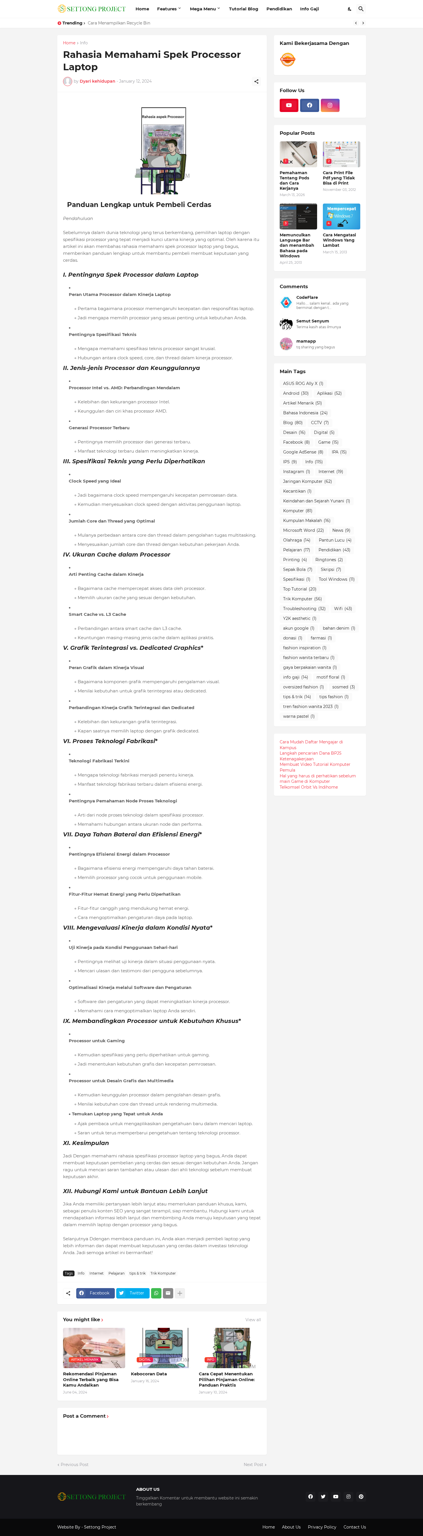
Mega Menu (203, 9)
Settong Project (100, 1527)
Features (167, 9)
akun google (299, 628)
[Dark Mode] (350, 9)
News (341, 530)
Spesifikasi (296, 579)
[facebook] (309, 105)
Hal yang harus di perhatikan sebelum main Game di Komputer (318, 778)
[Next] (363, 23)
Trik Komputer (163, 1273)
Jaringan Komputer (307, 481)
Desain (294, 432)
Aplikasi (329, 393)
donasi (292, 638)
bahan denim (339, 628)
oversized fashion (303, 687)
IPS (290, 461)
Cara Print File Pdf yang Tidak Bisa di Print (339, 178)
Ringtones (329, 559)
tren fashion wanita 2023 (311, 706)
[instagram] (330, 105)
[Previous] (356, 23)
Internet (96, 1273)
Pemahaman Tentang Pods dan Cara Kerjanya (294, 180)
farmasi (321, 638)
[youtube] (289, 105)
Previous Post (75, 1464)
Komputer (298, 510)
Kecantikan (297, 491)
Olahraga (296, 540)
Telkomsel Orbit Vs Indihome (309, 787)
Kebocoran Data (149, 1373)
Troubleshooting (304, 608)
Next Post (253, 1464)
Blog (293, 422)
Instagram (296, 471)
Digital (324, 432)
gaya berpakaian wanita (310, 667)
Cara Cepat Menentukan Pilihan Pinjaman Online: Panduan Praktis (227, 1379)
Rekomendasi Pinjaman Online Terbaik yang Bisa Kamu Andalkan (91, 1379)
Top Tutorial (300, 589)
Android (296, 393)
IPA (339, 452)
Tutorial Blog (243, 9)
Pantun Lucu (335, 540)
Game (328, 442)
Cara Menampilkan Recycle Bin (119, 23)
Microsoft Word (303, 530)
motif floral (331, 677)
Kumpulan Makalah (307, 520)
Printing (295, 559)
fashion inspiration (305, 647)
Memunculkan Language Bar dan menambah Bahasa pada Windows (297, 245)
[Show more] (180, 1293)
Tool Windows (337, 579)
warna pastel (299, 716)
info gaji (295, 677)
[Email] (168, 1293)
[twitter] (323, 1497)
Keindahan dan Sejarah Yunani (316, 501)
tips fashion (334, 696)
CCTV (320, 422)
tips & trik (137, 1273)
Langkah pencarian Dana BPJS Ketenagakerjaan (311, 756)
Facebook (296, 442)
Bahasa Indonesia (305, 412)
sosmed (343, 687)
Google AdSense (303, 452)
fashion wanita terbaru (309, 657)
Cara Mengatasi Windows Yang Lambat (339, 240)
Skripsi (331, 569)
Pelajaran (116, 1273)
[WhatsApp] (156, 1293)
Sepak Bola (298, 569)
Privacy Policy (322, 1527)
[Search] (361, 9)
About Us (291, 1527)
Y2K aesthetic (300, 618)
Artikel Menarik (302, 403)
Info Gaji (309, 9)
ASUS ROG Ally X (303, 383)
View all (253, 1320)
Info (84, 43)
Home (142, 9)
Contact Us (355, 1527)
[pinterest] (361, 1497)
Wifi (343, 608)
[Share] (256, 81)
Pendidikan (279, 9)
